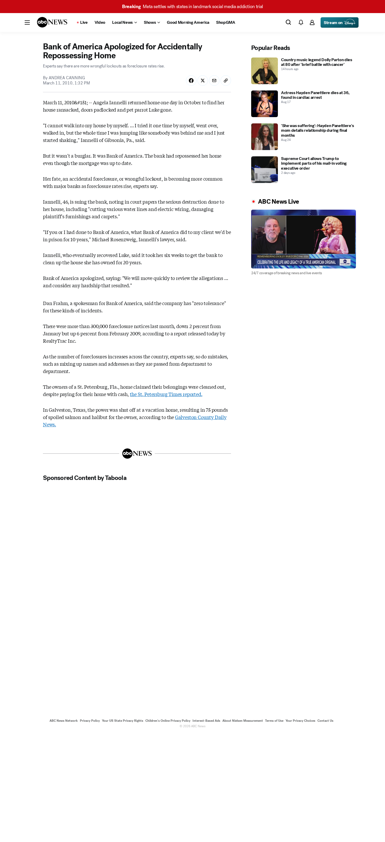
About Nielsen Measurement (242, 721)
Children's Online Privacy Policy (167, 721)
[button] (27, 22)
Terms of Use (274, 721)
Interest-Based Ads (206, 721)
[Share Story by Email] (214, 80)
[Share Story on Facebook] (191, 80)
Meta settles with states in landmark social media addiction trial (192, 6)
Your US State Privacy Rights (122, 721)
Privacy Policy (90, 721)
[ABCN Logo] (52, 22)
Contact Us (325, 721)
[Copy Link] (226, 80)
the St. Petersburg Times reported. (166, 394)
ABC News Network (64, 721)
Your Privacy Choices (300, 721)
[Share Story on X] (202, 80)
